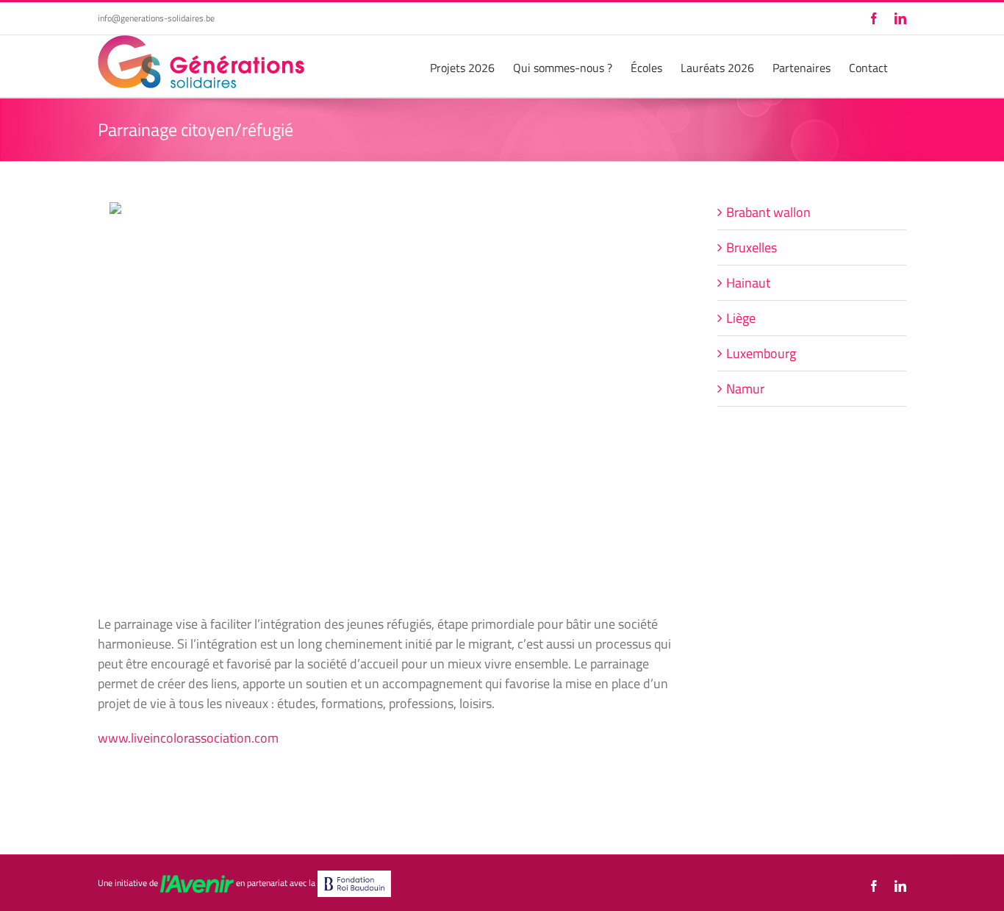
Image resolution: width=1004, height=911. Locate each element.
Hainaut (748, 283)
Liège (741, 318)
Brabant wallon (768, 212)
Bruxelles (751, 247)
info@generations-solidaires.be (156, 18)
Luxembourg (761, 353)
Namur (745, 389)
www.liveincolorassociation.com (188, 738)
